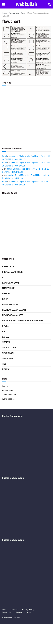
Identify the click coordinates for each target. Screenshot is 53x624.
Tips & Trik (8, 358)
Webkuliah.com (14, 617)
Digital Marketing (12, 272)
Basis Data (8, 266)
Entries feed (7, 390)
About (29, 612)
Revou (5, 326)
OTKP (5, 299)
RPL (4, 331)
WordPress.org (9, 398)
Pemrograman (10, 304)
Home (4, 13)
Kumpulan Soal (11, 282)
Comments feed (9, 394)
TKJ (4, 363)
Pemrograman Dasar (17, 13)
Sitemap (14, 609)
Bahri (4, 156)
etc (4, 277)
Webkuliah (26, 4)
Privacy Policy (28, 609)
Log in (5, 386)
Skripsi (6, 342)
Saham (5, 336)
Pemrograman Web (12, 315)
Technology (9, 347)
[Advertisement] (26, 115)
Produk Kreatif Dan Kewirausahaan (22, 320)
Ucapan (6, 369)
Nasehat (6, 293)
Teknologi (8, 353)
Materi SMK (8, 288)
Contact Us (6, 612)
